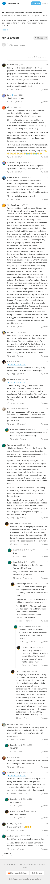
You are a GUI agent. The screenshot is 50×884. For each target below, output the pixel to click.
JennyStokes (18, 550)
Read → (5, 30)
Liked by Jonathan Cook (17, 364)
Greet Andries (13, 205)
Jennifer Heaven (16, 811)
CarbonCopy (15, 523)
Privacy (27, 864)
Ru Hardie (11, 332)
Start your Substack (18, 873)
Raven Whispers (14, 177)
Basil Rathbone (16, 429)
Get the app (37, 873)
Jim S (9, 95)
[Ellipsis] (47, 64)
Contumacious (13, 724)
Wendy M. (11, 445)
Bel (8, 757)
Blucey (10, 823)
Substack (13, 879)
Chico (9, 107)
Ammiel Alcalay (13, 162)
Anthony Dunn (13, 836)
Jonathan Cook (8, 16)
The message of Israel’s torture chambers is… (24, 12)
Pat (8, 361)
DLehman (11, 379)
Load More (7, 854)
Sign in (45, 3)
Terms (33, 864)
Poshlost (10, 64)
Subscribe (36, 3)
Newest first (42, 38)
